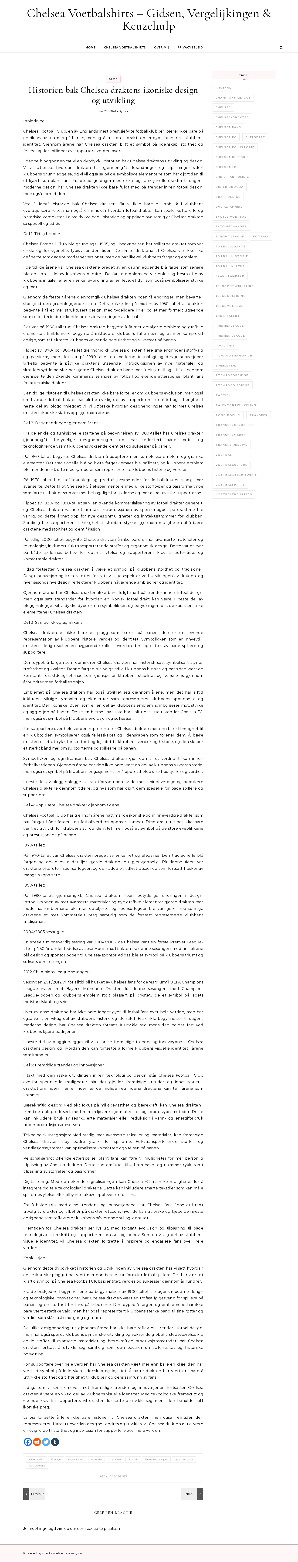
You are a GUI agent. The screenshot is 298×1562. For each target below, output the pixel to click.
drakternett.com (104, 1211)
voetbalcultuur (232, 464)
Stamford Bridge (233, 385)
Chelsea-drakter (232, 117)
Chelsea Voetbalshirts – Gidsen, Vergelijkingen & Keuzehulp (149, 19)
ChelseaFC (36, 1459)
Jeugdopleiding (231, 296)
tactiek (223, 395)
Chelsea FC (226, 137)
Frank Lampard (230, 276)
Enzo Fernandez (231, 226)
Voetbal (224, 454)
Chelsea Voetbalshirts (125, 47)
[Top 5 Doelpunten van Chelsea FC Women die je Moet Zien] (192, 1494)
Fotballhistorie (232, 256)
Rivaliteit (225, 345)
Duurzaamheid (229, 206)
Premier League (230, 335)
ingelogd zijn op (54, 1528)
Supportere (37, 1465)
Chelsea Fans (228, 127)
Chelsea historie (232, 157)
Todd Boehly (228, 415)
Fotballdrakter (232, 246)
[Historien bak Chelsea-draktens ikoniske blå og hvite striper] (33, 1494)
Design (56, 1459)
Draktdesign (228, 197)
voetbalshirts (230, 484)
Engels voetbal (231, 216)
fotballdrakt (76, 1459)
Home (91, 47)
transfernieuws (232, 444)
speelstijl (226, 365)
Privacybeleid (190, 47)
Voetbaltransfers (234, 494)
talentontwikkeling (236, 405)
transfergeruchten (235, 425)
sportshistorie (184, 1459)
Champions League (233, 97)
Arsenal (223, 87)
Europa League (230, 236)
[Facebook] (28, 1442)
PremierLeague (156, 1459)
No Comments (113, 1476)
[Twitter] (46, 1442)
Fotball (261, 236)
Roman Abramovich (234, 355)
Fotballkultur (230, 266)
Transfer (258, 415)
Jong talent (228, 316)
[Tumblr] (55, 1442)
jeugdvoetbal (229, 306)
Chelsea (223, 107)
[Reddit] (37, 1442)
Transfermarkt (231, 435)
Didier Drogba (230, 186)
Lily (125, 111)
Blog (113, 79)
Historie (96, 1459)
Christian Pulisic (232, 176)
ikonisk (133, 1459)
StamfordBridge (232, 375)
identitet (115, 1459)
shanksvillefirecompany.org (62, 1553)
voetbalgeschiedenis (236, 474)
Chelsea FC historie (235, 147)
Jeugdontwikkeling (235, 286)
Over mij (161, 47)
